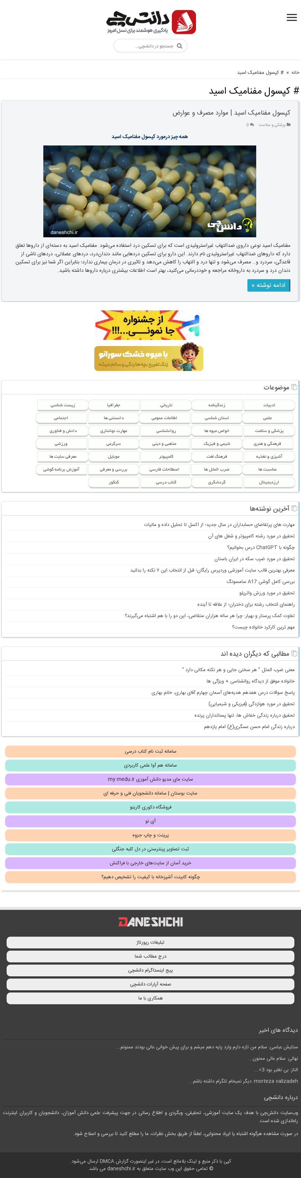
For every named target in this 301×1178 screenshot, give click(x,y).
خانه (295, 73)
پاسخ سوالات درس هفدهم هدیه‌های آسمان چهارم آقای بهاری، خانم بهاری (223, 693)
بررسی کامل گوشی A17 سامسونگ (260, 582)
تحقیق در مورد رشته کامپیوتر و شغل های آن (251, 536)
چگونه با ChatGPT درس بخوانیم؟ (261, 548)
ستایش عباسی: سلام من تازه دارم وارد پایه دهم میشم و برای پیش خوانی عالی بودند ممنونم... (207, 1047)
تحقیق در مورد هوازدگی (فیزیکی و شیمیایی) (251, 704)
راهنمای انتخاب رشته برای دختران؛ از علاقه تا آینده (246, 605)
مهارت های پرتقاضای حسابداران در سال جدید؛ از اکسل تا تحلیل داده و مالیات (219, 525)
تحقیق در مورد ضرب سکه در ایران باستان (254, 559)
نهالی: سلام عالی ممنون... (273, 1059)
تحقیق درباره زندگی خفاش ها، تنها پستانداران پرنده (245, 716)
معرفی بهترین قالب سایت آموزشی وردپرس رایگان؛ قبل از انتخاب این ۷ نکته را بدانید (212, 570)
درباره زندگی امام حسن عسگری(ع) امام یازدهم (249, 727)
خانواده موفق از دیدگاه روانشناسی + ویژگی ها (251, 681)
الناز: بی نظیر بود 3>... (276, 1070)
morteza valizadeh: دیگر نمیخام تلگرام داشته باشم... (243, 1081)
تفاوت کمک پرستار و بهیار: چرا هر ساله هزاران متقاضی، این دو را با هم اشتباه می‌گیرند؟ (210, 616)
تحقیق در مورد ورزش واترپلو (267, 593)
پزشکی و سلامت (272, 125)
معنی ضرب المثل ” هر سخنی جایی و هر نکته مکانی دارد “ (238, 670)
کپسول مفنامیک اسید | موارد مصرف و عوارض (231, 113)
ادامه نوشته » (268, 285)
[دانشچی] (150, 23)
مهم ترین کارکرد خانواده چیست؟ (263, 627)
